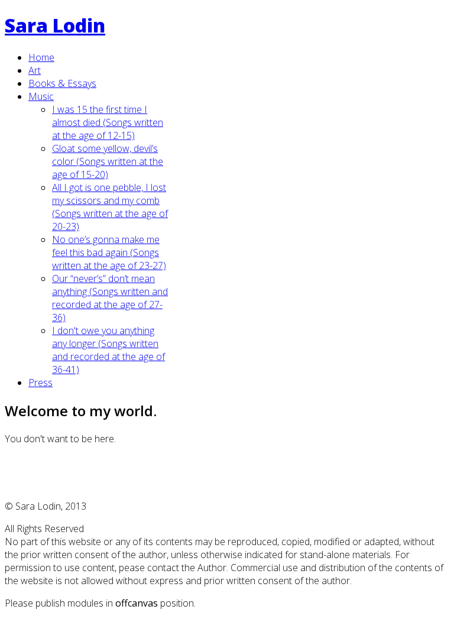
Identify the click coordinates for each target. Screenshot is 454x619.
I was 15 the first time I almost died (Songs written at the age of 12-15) (107, 122)
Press (40, 382)
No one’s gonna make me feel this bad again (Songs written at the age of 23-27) (109, 252)
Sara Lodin (55, 25)
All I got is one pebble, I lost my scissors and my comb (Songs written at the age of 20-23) (110, 207)
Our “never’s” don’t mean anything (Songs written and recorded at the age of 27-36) (110, 298)
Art (34, 70)
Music (41, 96)
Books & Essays (62, 83)
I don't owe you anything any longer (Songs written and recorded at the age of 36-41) (108, 350)
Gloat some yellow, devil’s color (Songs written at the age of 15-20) (107, 161)
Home (41, 57)
